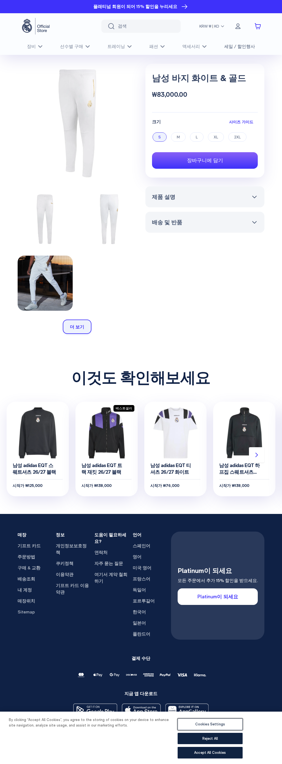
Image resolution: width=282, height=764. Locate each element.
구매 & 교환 (29, 567)
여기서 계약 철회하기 (111, 578)
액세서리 (191, 46)
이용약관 (65, 574)
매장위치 (26, 601)
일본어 (139, 623)
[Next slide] (256, 455)
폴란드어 (141, 634)
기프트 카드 (29, 545)
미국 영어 (142, 567)
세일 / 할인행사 (239, 46)
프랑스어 (141, 578)
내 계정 (25, 590)
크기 (156, 121)
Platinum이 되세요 (217, 596)
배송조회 (26, 578)
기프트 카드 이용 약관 (72, 589)
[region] (141, 738)
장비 (31, 46)
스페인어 (141, 545)
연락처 (101, 552)
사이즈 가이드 (241, 121)
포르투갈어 (144, 601)
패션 (153, 46)
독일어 (139, 590)
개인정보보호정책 (71, 549)
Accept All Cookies (210, 752)
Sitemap (26, 612)
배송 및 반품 (167, 222)
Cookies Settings (210, 724)
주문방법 (26, 556)
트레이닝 (116, 46)
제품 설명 (163, 197)
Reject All (210, 738)
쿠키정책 (65, 563)
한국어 (139, 612)
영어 (137, 556)
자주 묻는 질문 (108, 563)
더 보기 (77, 327)
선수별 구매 (71, 46)
